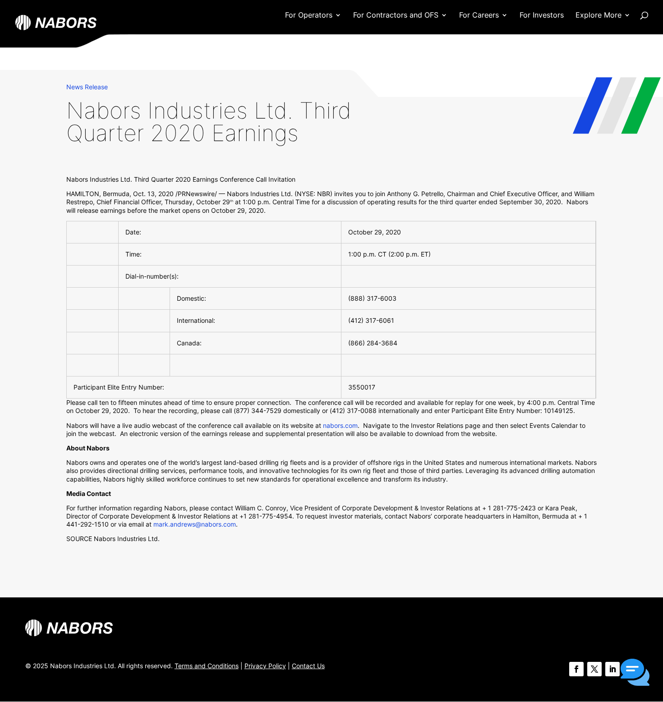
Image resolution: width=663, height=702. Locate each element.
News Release (87, 87)
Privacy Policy (265, 666)
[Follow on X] (594, 669)
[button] (635, 673)
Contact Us (308, 666)
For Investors (542, 15)
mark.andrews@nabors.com (194, 524)
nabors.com (340, 425)
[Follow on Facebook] (576, 669)
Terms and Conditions (207, 666)
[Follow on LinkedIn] (612, 669)
